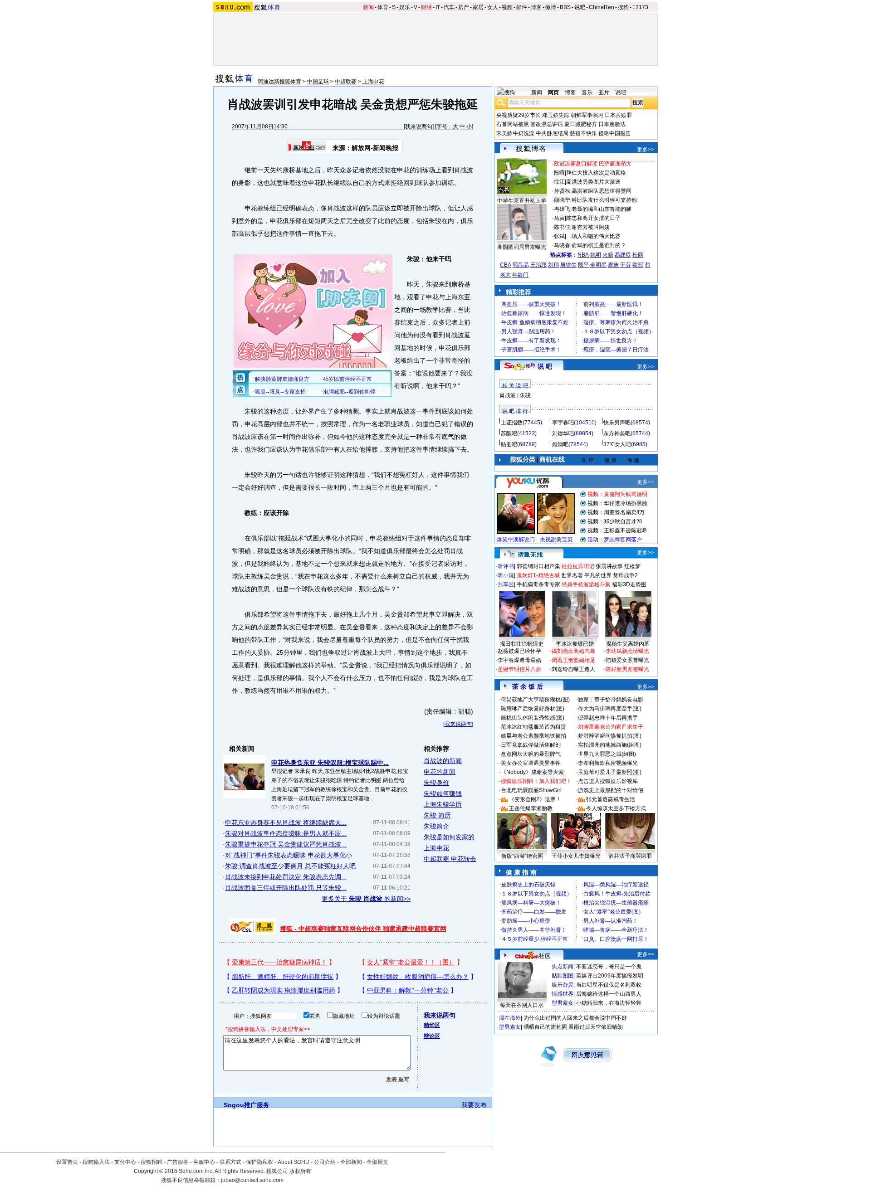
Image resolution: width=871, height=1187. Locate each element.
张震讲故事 (609, 566)
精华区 (432, 1025)
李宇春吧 (563, 422)
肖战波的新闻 (443, 760)
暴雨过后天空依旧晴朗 (595, 1027)
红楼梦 (632, 566)
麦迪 (613, 265)
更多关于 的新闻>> (366, 898)
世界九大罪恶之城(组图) (607, 754)
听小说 (506, 575)
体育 (382, 7)
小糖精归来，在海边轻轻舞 (608, 1003)
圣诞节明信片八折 (519, 669)
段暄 (559, 173)
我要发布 (474, 1105)
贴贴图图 (562, 976)
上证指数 (512, 422)
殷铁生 (568, 265)
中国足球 (318, 81)
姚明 (595, 255)
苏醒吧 (509, 433)
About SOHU (293, 1162)
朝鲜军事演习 (587, 115)
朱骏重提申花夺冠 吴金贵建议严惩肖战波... (286, 844)
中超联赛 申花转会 (450, 858)
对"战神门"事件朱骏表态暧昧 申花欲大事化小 (288, 855)
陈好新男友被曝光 (627, 669)
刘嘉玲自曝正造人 (573, 669)
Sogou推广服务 (246, 1105)
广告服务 (178, 1162)
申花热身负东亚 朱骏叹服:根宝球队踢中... (330, 762)
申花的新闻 (439, 771)
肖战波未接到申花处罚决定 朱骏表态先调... (286, 877)
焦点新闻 (562, 966)
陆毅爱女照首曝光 (627, 660)
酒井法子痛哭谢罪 (630, 856)
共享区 (506, 584)
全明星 (598, 265)
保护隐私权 (259, 1162)
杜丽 (637, 255)
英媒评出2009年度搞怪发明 (609, 976)
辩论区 (432, 1036)
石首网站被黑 (512, 124)
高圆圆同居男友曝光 (521, 247)
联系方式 (230, 1162)
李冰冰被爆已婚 (575, 644)
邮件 (521, 7)
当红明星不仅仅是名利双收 (608, 985)
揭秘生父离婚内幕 (628, 644)
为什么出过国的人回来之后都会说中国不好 (575, 1018)
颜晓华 (562, 200)
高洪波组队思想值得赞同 (601, 191)
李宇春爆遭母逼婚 (519, 660)
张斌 (559, 236)
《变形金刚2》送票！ (535, 799)
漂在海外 (510, 1018)
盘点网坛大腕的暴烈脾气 (531, 754)
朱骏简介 (436, 826)
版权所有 (300, 1171)
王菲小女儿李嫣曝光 (576, 856)
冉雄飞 (562, 209)
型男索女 (562, 1003)
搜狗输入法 (96, 1162)
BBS (565, 7)
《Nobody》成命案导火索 (532, 772)
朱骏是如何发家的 (449, 837)
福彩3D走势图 (629, 584)
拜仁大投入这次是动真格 (596, 173)
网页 (553, 92)
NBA (583, 255)
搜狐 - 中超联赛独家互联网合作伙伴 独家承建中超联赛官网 (363, 928)
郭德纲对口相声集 (538, 566)
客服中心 (204, 1162)
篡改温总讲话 (546, 124)
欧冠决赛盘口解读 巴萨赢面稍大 (592, 164)
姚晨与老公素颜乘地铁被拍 (533, 736)
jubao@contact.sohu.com (252, 1180)
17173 (640, 7)
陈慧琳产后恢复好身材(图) (532, 708)
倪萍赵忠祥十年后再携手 (608, 718)
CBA (505, 265)
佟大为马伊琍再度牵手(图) (609, 708)
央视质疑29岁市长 (518, 115)
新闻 (368, 7)
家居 (478, 7)
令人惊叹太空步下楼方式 (616, 808)
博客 (536, 7)
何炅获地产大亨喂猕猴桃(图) (535, 699)
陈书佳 (562, 227)
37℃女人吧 (617, 444)
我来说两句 (418, 126)
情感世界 (562, 994)
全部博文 (377, 1162)
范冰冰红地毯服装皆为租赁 (533, 727)
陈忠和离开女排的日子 (593, 218)
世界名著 (572, 575)
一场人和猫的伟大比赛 (593, 236)
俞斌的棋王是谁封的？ (599, 245)
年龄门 (520, 275)
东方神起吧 (617, 433)
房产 (463, 7)
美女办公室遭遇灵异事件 (531, 763)
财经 (426, 7)
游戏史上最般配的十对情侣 (610, 790)
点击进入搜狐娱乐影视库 (608, 781)
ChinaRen (601, 7)
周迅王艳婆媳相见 (573, 660)
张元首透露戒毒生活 (610, 799)
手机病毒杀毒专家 (538, 584)
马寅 (559, 218)
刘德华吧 (563, 433)
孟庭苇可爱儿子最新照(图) (609, 772)
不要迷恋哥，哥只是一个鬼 (608, 966)
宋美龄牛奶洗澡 (515, 133)
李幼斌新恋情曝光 (627, 651)
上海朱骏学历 (443, 804)
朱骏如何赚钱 (443, 793)
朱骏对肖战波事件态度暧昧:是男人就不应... (286, 833)
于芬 (625, 265)
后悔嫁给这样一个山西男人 (608, 994)
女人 (492, 7)
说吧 (579, 7)
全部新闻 (351, 1162)
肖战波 (507, 395)
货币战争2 (625, 575)
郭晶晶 (521, 265)
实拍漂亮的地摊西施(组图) (609, 745)
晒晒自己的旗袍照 (545, 1027)
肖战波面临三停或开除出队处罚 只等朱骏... (286, 887)
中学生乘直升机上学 (521, 201)
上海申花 (373, 81)
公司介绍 (325, 1162)
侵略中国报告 (614, 133)
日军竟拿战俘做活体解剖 (531, 745)
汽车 (449, 7)
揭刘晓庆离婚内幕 (573, 651)
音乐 (587, 92)
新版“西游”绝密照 (522, 856)
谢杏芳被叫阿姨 (591, 227)
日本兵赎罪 (618, 115)
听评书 (506, 566)
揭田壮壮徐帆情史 (521, 644)
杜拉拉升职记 (578, 566)
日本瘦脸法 (612, 124)
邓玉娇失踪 (555, 115)
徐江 (559, 182)
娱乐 (404, 7)
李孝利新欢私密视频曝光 (608, 763)
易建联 (623, 255)
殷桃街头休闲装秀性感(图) (532, 718)
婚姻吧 (560, 444)
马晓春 (562, 245)
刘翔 (553, 265)
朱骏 (525, 395)
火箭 (607, 255)
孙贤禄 (562, 191)
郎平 (583, 265)
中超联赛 (346, 81)
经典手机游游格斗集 (586, 584)
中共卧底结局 (552, 133)
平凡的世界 (598, 575)
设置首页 (67, 1162)
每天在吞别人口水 (521, 1005)
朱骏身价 (436, 782)
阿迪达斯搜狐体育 (279, 81)
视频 (507, 7)
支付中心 (125, 1162)
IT (438, 7)
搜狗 (623, 7)
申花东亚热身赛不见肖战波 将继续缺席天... (286, 822)
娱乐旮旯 (562, 985)
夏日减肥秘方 (580, 124)
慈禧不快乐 (583, 133)
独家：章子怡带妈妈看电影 (610, 699)
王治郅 (538, 265)
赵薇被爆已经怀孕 (519, 651)
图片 (603, 92)
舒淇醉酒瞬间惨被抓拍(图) (609, 736)
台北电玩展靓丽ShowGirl (531, 790)
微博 (550, 7)
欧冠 (637, 265)
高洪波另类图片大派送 (593, 182)
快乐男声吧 (617, 422)
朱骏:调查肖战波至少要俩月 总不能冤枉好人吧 (290, 866)
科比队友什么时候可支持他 (604, 200)
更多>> (645, 149)
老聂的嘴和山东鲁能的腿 (601, 209)
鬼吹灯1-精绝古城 (538, 575)
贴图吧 (509, 444)
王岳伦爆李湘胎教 (531, 808)
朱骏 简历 (437, 815)
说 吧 (545, 366)
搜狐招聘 (151, 1162)
